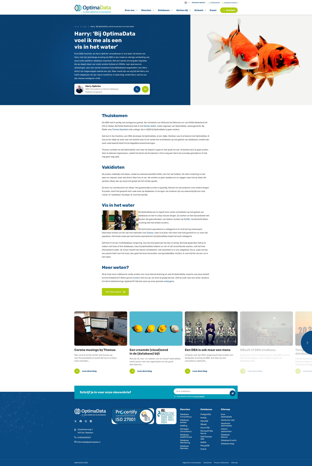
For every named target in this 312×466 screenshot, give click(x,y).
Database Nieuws (225, 436)
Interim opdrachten (226, 430)
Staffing (183, 426)
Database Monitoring (185, 441)
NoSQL (203, 442)
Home (76, 27)
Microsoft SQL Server (206, 432)
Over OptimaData (226, 415)
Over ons (130, 11)
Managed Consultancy (186, 430)
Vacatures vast (227, 420)
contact (136, 278)
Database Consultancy (186, 415)
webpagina (169, 281)
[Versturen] (232, 393)
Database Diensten (184, 447)
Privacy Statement (221, 463)
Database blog (227, 443)
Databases (164, 11)
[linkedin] (124, 292)
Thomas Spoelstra (120, 129)
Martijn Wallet (150, 126)
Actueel (199, 11)
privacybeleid (199, 396)
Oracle (203, 449)
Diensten (146, 11)
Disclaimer (208, 463)
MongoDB (204, 445)
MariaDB (204, 421)
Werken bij (182, 11)
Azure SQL (205, 427)
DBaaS (203, 424)
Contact (230, 10)
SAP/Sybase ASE (206, 437)
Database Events (228, 440)
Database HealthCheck (186, 436)
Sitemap (234, 463)
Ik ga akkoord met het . (191, 396)
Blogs (85, 27)
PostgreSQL (205, 414)
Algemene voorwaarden (192, 463)
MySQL (187, 219)
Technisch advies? (198, 2)
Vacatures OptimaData (226, 424)
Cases (213, 10)
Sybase (150, 233)
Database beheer (184, 421)
